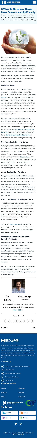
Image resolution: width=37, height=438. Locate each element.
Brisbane (4, 392)
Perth (2, 396)
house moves (24, 157)
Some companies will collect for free (18, 135)
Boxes (25, 412)
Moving (8, 412)
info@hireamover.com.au (12, 373)
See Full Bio (17, 310)
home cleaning (15, 224)
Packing (8, 418)
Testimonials (9, 380)
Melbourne (21, 388)
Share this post (18, 316)
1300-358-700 (9, 370)
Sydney (3, 388)
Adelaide (21, 392)
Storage (25, 418)
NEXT (34, 327)
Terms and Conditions (12, 377)
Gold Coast (21, 396)
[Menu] (34, 2)
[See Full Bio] (23, 310)
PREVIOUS (4, 327)
